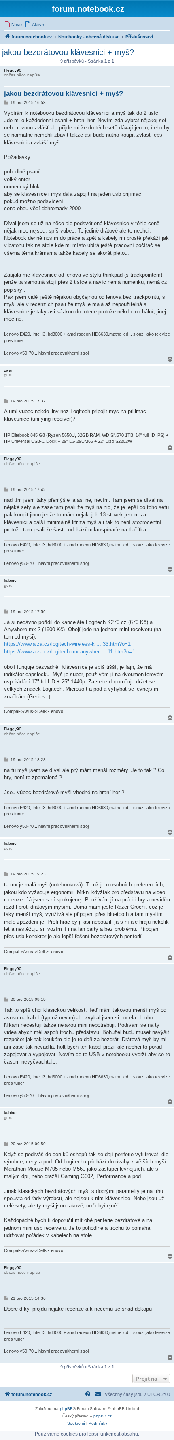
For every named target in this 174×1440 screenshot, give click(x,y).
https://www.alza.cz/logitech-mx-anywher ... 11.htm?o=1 (69, 652)
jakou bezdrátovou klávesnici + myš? (68, 52)
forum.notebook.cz (88, 8)
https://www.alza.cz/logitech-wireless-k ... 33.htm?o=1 (67, 644)
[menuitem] (13, 25)
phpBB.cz (102, 1416)
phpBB (66, 1408)
